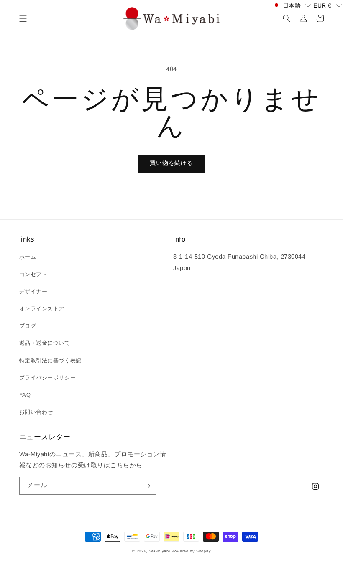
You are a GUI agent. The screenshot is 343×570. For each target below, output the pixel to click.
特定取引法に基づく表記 (50, 360)
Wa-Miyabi (159, 551)
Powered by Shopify (191, 551)
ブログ (27, 326)
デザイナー (33, 291)
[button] (23, 18)
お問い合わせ (36, 412)
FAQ (25, 395)
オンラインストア (41, 308)
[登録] (147, 486)
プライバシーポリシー (47, 377)
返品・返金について (44, 343)
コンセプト (33, 274)
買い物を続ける (171, 163)
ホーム (27, 257)
